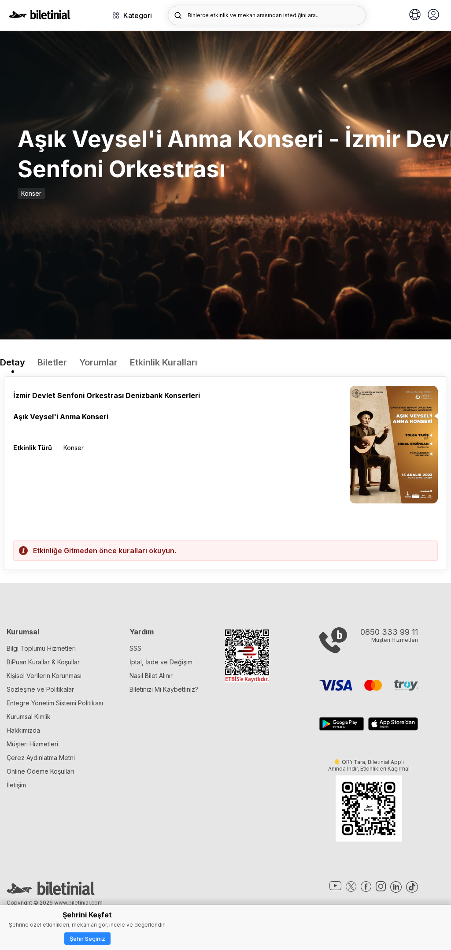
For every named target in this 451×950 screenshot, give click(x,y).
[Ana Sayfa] (39, 16)
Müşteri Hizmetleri (32, 744)
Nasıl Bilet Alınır (151, 675)
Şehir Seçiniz (87, 938)
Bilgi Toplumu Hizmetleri (41, 648)
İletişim (16, 785)
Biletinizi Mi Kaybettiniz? (163, 689)
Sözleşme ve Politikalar (40, 689)
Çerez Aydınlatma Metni (41, 757)
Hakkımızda (23, 730)
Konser (31, 193)
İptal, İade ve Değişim (160, 662)
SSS (135, 648)
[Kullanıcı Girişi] (433, 15)
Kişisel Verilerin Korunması (44, 675)
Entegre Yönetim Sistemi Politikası (55, 703)
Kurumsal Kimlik (29, 716)
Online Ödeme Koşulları (40, 771)
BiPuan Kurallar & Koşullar (43, 662)
